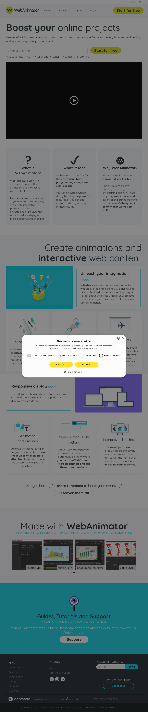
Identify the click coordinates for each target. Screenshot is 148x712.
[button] (74, 372)
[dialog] (74, 356)
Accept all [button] (61, 364)
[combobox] (118, 338)
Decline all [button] (87, 364)
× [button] (122, 338)
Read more (94, 348)
